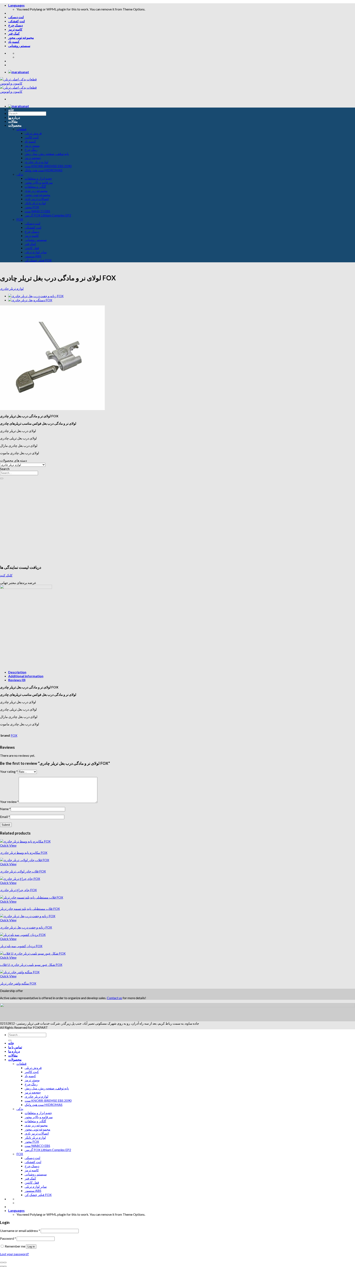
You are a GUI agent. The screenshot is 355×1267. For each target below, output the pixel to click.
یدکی (19, 174)
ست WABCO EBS (37, 211)
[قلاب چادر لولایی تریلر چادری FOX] (24, 860)
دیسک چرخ (15, 25)
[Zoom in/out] (5, 1262)
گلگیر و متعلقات (35, 186)
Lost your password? (14, 1254)
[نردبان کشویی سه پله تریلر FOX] (23, 935)
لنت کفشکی (16, 21)
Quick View (8, 845)
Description (17, 672)
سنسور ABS (33, 256)
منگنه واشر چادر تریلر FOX (18, 983)
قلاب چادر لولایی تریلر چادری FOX (23, 871)
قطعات (21, 129)
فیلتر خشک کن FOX (38, 260)
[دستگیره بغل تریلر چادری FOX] (30, 300)
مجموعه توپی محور (21, 37)
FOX (19, 219)
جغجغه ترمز (33, 158)
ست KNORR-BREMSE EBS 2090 (48, 166)
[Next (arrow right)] (5, 1266)
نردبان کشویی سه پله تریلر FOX (21, 946)
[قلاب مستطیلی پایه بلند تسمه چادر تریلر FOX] (31, 897)
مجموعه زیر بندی (36, 191)
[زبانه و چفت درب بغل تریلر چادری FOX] (35, 296)
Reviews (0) (16, 680)
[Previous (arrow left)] (1, 1266)
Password (8, 1238)
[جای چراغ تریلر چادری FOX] (20, 879)
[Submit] (1, 478)
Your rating (9, 771)
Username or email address (20, 1231)
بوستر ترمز (32, 145)
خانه (11, 109)
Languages (16, 5)
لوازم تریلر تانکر (35, 203)
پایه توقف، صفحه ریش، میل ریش (47, 154)
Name (5, 809)
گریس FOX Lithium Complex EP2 (48, 215)
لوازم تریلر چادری (36, 162)
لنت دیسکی (16, 17)
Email (5, 817)
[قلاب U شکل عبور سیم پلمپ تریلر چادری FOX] (33, 953)
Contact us (114, 998)
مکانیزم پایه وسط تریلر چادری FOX (23, 852)
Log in (31, 1246)
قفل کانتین (32, 248)
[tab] (181, 672)
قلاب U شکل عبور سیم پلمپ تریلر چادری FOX (31, 965)
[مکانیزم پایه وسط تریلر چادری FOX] (25, 841)
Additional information (25, 676)
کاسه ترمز (15, 29)
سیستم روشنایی (19, 46)
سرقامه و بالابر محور (39, 182)
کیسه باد (14, 42)
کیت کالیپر (32, 137)
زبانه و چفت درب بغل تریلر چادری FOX (26, 927)
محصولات (15, 125)
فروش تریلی (33, 133)
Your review (9, 802)
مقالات (13, 121)
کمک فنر (14, 33)
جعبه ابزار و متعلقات (38, 178)
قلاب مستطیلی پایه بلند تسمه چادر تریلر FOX (30, 908)
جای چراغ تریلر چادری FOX (18, 890)
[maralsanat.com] (18, 72)
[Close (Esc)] (1, 1262)
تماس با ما (15, 113)
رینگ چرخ (31, 149)
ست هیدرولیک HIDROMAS (43, 170)
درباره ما (14, 117)
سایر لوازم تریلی (36, 252)
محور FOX (32, 207)
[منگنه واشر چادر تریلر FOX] (19, 972)
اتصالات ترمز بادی (37, 199)
